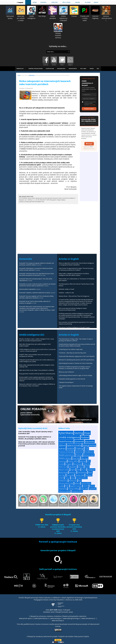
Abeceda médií (79, 475)
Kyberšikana (66, 433)
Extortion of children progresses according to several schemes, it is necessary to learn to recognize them (74, 367)
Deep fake (76, 458)
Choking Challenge (73, 489)
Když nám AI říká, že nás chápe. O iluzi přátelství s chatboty (36, 370)
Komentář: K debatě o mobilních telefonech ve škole (34, 293)
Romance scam (88, 455)
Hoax (87, 433)
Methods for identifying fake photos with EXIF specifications (76, 360)
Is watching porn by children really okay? (71, 349)
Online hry (86, 464)
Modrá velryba (63, 472)
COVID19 (85, 486)
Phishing (79, 455)
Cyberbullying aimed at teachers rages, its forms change (75, 375)
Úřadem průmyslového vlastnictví (74, 616)
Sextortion (79, 452)
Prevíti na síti (63, 467)
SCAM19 (61, 478)
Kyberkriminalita (74, 445)
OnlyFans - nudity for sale (66, 293)
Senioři (87, 467)
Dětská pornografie (64, 491)
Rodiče (90, 472)
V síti (87, 449)
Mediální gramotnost (66, 455)
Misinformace (73, 480)
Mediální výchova (65, 458)
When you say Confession (66, 372)
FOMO (67, 486)
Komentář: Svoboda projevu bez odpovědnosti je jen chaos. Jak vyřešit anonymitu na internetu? (36, 274)
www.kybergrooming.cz (71, 618)
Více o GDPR (92, 104)
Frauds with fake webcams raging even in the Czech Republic (77, 356)
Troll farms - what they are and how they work (72, 353)
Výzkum (62, 445)
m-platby (61, 486)
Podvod (85, 437)
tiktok (73, 478)
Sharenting (63, 461)
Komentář (79, 441)
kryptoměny (92, 489)
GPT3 (88, 461)
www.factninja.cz (58, 620)
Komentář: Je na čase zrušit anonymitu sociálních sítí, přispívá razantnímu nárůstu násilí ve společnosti (37, 285)
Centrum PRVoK (86, 483)
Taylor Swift (84, 489)
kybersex (83, 461)
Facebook (70, 448)
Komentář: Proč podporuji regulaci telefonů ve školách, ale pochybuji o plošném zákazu (34, 438)
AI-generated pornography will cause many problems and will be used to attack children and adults (77, 345)
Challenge (80, 448)
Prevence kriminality (66, 452)
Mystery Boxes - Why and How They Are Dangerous (74, 296)
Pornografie (70, 475)
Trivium (67, 478)
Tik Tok (83, 470)
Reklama (77, 483)
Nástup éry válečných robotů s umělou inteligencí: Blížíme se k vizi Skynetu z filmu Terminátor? (37, 385)
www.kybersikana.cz (41, 618)
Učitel (78, 470)
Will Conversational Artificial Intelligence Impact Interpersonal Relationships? (73, 309)
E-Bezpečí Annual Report (66, 382)
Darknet (92, 486)
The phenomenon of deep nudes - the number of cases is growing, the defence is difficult (76, 340)
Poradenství (89, 452)
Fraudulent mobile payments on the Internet (72, 379)
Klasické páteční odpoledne (27, 289)
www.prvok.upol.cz (26, 618)
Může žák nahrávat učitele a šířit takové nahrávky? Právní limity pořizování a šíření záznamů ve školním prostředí (36, 444)
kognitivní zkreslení (76, 486)
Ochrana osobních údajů (66, 483)
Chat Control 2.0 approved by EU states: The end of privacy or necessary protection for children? (76, 269)
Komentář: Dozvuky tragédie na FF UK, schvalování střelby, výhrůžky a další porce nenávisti (36, 297)
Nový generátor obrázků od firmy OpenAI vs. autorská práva (37, 374)
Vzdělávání (88, 475)
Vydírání (62, 448)
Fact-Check (62, 475)
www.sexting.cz (55, 618)
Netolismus (72, 472)
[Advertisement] (89, 177)
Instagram (68, 464)
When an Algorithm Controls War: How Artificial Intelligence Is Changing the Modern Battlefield (76, 264)
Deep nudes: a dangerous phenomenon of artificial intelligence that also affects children (74, 274)
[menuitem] (20, 2)
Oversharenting (82, 472)
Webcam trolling (64, 470)
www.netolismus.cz (88, 618)
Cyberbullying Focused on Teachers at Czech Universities (75, 363)
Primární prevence (81, 478)
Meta (79, 480)
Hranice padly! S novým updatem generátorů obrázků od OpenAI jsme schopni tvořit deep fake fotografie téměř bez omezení (36, 379)
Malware (80, 467)
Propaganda (91, 470)
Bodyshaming (63, 489)
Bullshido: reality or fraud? (66, 289)
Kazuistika (89, 441)
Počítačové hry (63, 480)
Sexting (78, 433)
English (73, 470)
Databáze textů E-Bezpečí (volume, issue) (58, 612)
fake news (84, 458)
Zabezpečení (73, 467)
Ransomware (77, 464)
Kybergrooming (89, 445)
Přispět (90, 143)
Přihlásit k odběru (89, 108)
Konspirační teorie (77, 491)
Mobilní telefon (73, 461)
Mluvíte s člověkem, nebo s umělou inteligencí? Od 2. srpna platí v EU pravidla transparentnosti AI (36, 340)
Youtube (61, 464)
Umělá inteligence (69, 437)
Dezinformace (66, 441)
